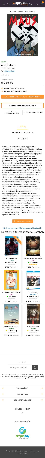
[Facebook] (22, 414)
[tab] (22, 127)
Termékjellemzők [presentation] (22, 133)
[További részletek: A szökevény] (33, 280)
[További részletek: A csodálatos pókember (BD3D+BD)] (11, 246)
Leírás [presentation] (22, 127)
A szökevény (33, 292)
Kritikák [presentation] (22, 139)
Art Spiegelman (9, 71)
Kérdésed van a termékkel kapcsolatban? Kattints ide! (22, 228)
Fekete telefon (33, 326)
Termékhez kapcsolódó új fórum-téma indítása (25, 221)
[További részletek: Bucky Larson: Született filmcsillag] (11, 280)
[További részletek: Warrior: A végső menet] (33, 246)
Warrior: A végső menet (33, 258)
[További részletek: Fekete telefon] (33, 314)
